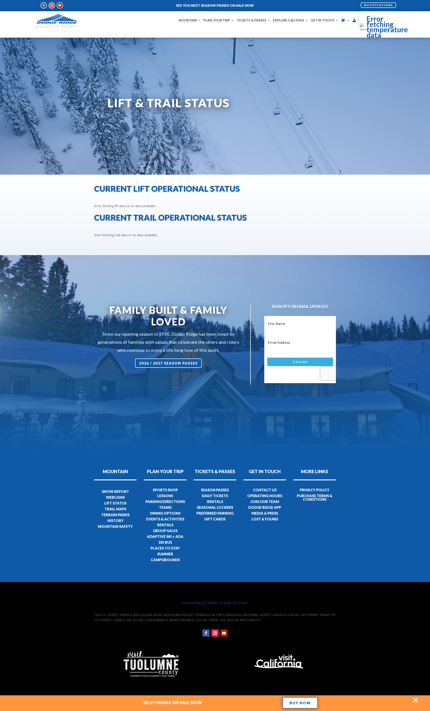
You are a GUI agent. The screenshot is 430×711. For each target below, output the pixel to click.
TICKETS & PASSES (251, 20)
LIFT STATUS (115, 503)
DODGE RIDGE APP (264, 507)
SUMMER (165, 554)
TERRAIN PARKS (115, 515)
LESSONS (165, 496)
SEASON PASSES (215, 490)
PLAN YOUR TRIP (216, 20)
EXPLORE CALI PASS (288, 20)
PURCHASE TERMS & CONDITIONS (314, 497)
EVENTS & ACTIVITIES (165, 519)
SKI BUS (165, 542)
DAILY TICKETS (215, 496)
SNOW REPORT (115, 491)
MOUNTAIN (187, 20)
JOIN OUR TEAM (264, 501)
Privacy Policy (193, 603)
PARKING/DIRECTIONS (165, 501)
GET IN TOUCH (322, 20)
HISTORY (115, 520)
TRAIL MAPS (115, 509)
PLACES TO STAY (165, 548)
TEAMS (165, 507)
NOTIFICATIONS (378, 5)
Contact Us (214, 603)
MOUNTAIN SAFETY (115, 526)
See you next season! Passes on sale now (215, 5)
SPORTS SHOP (165, 490)
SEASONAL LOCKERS (215, 507)
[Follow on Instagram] (52, 5)
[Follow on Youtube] (60, 5)
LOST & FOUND (265, 519)
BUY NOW (300, 703)
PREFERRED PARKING (215, 513)
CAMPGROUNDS (165, 560)
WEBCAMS (115, 497)
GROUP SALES (165, 530)
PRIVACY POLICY (314, 490)
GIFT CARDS (215, 519)
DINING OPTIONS (165, 513)
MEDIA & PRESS (265, 513)
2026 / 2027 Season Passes (168, 363)
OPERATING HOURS (264, 496)
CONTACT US (265, 490)
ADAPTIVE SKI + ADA (165, 536)
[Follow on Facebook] (44, 5)
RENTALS (165, 525)
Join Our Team (236, 603)
